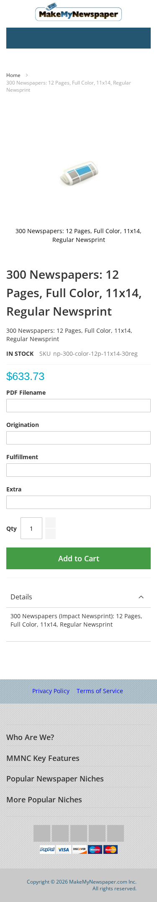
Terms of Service (100, 691)
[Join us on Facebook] (61, 831)
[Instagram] (98, 831)
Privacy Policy (50, 691)
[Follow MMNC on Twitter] (42, 831)
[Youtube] (79, 831)
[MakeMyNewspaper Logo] (78, 11)
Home (13, 75)
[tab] (78, 597)
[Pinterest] (115, 831)
